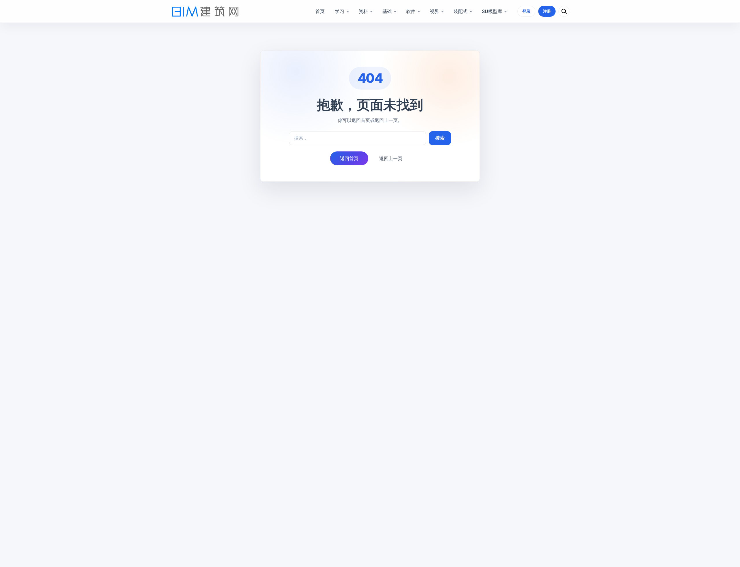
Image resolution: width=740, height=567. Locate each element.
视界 (434, 11)
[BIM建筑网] (205, 11)
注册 (547, 11)
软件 (410, 11)
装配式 (460, 11)
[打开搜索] (563, 11)
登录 (526, 11)
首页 (320, 11)
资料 (363, 11)
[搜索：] (357, 138)
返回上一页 (390, 158)
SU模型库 (492, 11)
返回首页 (349, 158)
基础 (387, 11)
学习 (339, 11)
